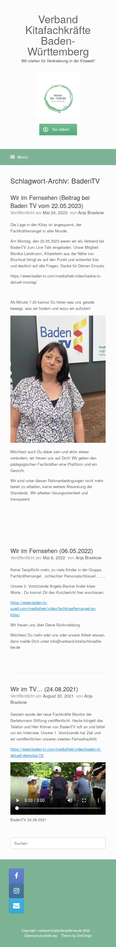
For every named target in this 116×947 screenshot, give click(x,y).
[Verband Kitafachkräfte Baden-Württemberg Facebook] (16, 875)
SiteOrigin (84, 935)
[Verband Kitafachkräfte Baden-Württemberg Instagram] (16, 890)
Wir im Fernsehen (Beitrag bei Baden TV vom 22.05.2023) (50, 201)
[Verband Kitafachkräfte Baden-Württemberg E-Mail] (16, 905)
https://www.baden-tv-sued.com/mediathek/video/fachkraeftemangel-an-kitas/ (53, 609)
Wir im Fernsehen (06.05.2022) (51, 550)
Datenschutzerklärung (40, 935)
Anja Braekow (91, 212)
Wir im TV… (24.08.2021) (44, 688)
